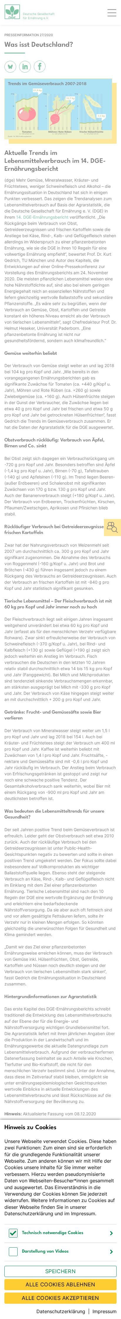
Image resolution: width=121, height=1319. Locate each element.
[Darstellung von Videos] (13, 1254)
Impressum (83, 1213)
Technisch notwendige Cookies (52, 1233)
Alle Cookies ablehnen (60, 1284)
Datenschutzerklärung (28, 1213)
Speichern (60, 1271)
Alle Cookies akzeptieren (60, 1298)
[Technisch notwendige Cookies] (13, 1235)
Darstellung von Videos (45, 1251)
